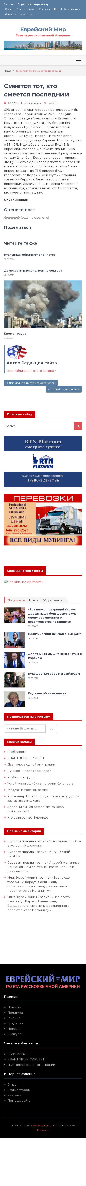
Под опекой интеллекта (47, 693)
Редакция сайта (33, 103)
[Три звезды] (12, 217)
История (14, 1029)
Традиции (15, 1023)
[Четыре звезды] (15, 217)
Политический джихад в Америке (55, 634)
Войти (12, 14)
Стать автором (26, 9)
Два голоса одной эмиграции (31, 764)
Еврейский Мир (43, 29)
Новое (33, 600)
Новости (52, 103)
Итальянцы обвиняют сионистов (30, 254)
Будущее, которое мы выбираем (54, 673)
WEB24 (44, 1130)
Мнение (13, 1018)
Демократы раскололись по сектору (33, 270)
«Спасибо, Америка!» (62, 389)
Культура (14, 1034)
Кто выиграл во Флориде (27, 817)
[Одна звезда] (5, 217)
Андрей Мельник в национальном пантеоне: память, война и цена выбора (43, 867)
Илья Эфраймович (22, 877)
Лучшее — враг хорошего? (29, 771)
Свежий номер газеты (25, 571)
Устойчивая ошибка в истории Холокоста (40, 783)
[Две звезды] (8, 217)
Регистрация (72, 9)
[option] (50, 4)
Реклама (44, 9)
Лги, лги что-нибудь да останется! (32, 382)
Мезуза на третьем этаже (27, 790)
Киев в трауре (15, 333)
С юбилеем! (16, 752)
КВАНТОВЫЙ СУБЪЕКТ (25, 758)
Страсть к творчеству (33, 4)
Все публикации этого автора (31, 371)
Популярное (16, 600)
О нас (8, 9)
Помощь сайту (18, 1100)
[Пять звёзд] (18, 217)
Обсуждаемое (52, 600)
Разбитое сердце (21, 777)
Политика (15, 1012)
